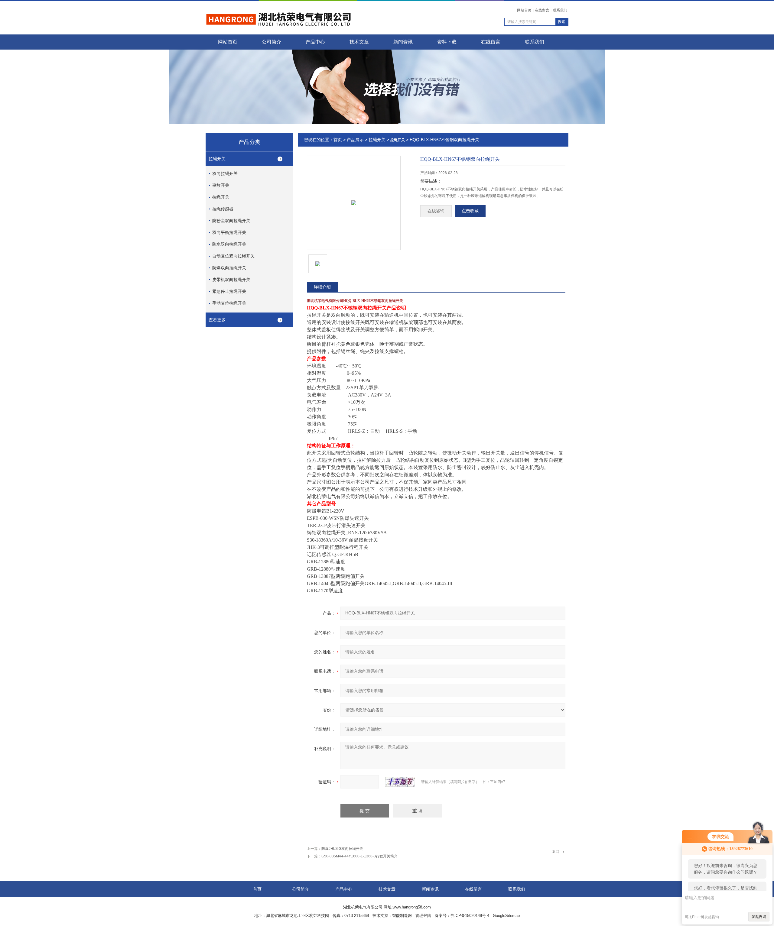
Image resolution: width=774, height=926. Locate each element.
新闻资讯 (403, 41)
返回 (555, 852)
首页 (337, 139)
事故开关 (220, 185)
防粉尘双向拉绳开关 (231, 220)
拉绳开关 (217, 158)
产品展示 (355, 139)
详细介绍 (322, 286)
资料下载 (447, 41)
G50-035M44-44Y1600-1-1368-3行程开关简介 (359, 856)
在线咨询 (436, 211)
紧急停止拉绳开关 (229, 291)
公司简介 (271, 41)
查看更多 (217, 319)
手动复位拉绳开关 (229, 303)
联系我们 (560, 10)
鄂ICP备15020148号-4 (469, 915)
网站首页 (524, 10)
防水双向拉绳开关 (229, 244)
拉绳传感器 (222, 208)
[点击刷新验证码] (400, 782)
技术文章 (359, 41)
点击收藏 (470, 211)
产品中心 (315, 41)
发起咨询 (759, 917)
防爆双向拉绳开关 (229, 267)
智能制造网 (402, 915)
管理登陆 (423, 915)
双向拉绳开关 (225, 173)
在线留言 (542, 10)
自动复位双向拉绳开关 (233, 256)
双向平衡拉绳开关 (229, 232)
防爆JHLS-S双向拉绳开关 (342, 849)
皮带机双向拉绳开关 (231, 279)
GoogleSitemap (506, 915)
